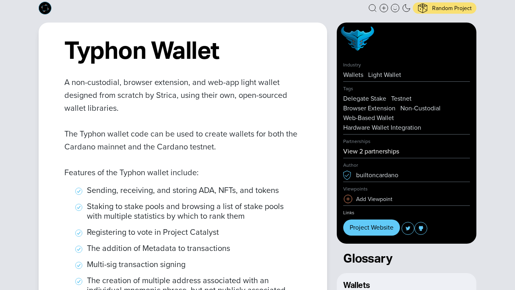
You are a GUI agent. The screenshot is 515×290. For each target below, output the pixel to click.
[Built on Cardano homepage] (45, 8)
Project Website (371, 227)
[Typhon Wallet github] (420, 228)
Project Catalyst (191, 232)
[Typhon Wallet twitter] (408, 228)
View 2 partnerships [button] (371, 151)
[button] (372, 8)
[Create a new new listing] (384, 8)
